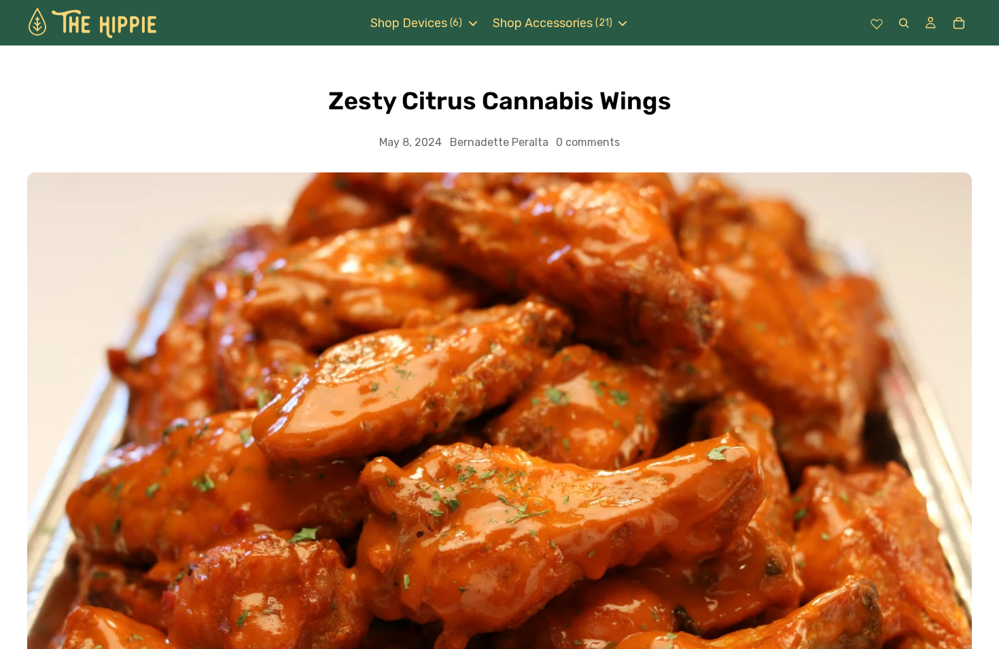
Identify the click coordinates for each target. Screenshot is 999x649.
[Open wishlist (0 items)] (876, 23)
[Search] (903, 23)
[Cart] (958, 23)
